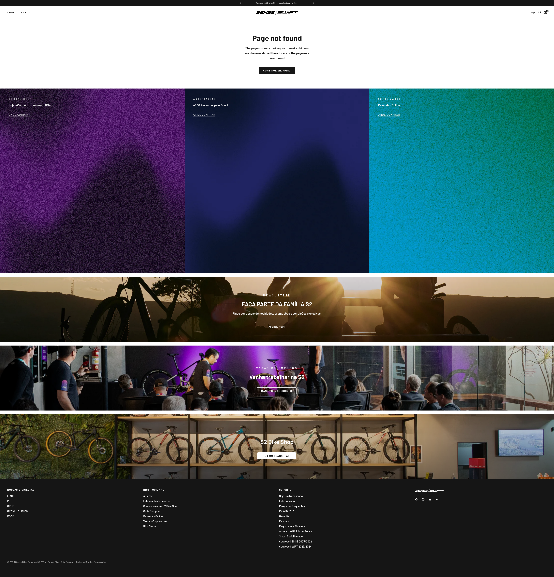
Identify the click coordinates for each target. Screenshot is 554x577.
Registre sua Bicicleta (292, 526)
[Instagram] (425, 499)
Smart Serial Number (291, 536)
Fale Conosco (287, 501)
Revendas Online (153, 516)
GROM (10, 506)
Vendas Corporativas (155, 521)
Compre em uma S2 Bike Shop (160, 506)
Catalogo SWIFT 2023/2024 (295, 546)
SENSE (11, 12)
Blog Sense (149, 526)
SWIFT (24, 12)
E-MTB (11, 496)
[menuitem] (13, 12)
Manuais (284, 521)
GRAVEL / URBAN (17, 511)
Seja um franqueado (291, 496)
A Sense (148, 496)
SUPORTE (285, 489)
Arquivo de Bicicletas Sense (295, 531)
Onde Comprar (151, 511)
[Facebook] (418, 499)
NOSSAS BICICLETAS (20, 489)
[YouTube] (432, 500)
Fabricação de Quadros (156, 501)
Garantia (284, 516)
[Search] (540, 12)
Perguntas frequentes (292, 506)
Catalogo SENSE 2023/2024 (295, 541)
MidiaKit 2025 (287, 511)
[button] (276, 326)
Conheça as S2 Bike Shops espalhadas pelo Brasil (277, 3)
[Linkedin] (439, 499)
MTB (9, 501)
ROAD (10, 516)
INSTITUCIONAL (153, 489)
